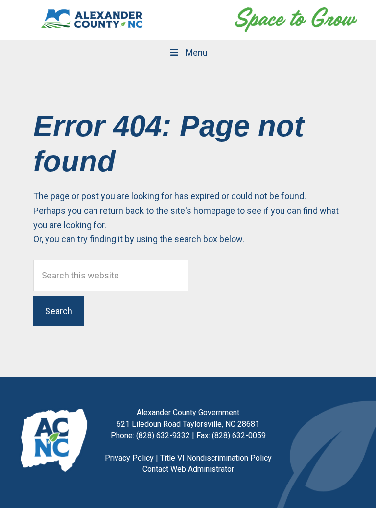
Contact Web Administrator (188, 469)
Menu (197, 52)
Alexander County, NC (92, 19)
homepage (214, 211)
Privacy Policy (129, 457)
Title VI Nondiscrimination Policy (216, 457)
